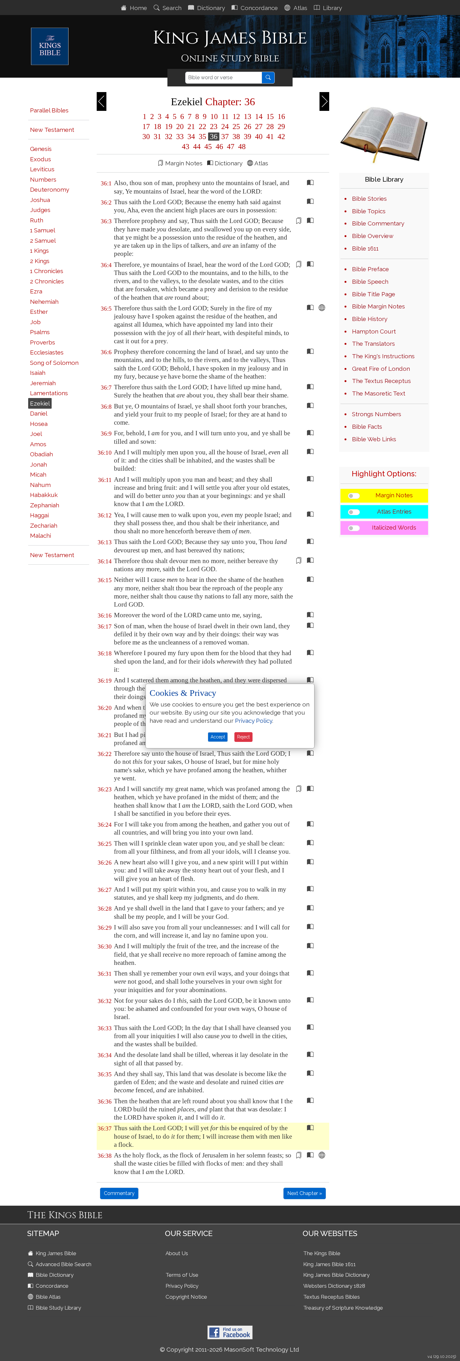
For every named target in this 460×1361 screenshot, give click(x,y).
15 (270, 116)
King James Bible (55, 1253)
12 (236, 116)
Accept (218, 736)
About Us (177, 1253)
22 (202, 126)
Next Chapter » (304, 1193)
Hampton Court (374, 331)
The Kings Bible (321, 1253)
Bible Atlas (47, 1297)
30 (146, 136)
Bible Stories (369, 198)
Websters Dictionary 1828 (334, 1286)
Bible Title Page (373, 294)
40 (258, 136)
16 (280, 116)
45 (208, 146)
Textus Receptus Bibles (331, 1297)
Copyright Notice (186, 1297)
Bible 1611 (365, 248)
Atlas (299, 7)
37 (225, 136)
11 (225, 116)
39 (247, 136)
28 (270, 126)
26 (247, 126)
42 (280, 136)
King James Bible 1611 (329, 1264)
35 (202, 136)
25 (236, 126)
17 (146, 126)
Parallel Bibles (49, 110)
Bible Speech (370, 281)
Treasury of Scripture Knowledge (343, 1308)
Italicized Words (394, 527)
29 (280, 126)
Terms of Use (182, 1275)
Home (138, 7)
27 (258, 126)
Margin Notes (394, 495)
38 (236, 136)
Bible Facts (367, 426)
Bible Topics (369, 211)
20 (180, 126)
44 (196, 146)
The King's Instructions (383, 356)
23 (213, 126)
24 (225, 126)
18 (157, 126)
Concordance (258, 7)
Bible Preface (370, 269)
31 (157, 136)
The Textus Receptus (381, 380)
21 (191, 126)
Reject (243, 736)
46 (219, 146)
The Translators (373, 343)
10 (214, 116)
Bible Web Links (374, 439)
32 (168, 136)
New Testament (52, 129)
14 (258, 116)
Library (332, 7)
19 (168, 126)
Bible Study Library (57, 1308)
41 (270, 136)
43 (185, 146)
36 (213, 136)
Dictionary (210, 7)
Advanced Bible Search (63, 1264)
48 (241, 146)
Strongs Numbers (376, 414)
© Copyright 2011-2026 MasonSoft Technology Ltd (229, 1349)
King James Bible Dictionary (336, 1275)
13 (247, 116)
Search (171, 7)
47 (230, 146)
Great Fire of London (381, 368)
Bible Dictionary (54, 1275)
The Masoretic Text (378, 393)
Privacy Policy (182, 1286)
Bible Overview (372, 235)
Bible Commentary (378, 223)
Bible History (369, 318)
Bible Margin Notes (378, 306)
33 (180, 136)
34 (191, 136)
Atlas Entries (394, 511)
